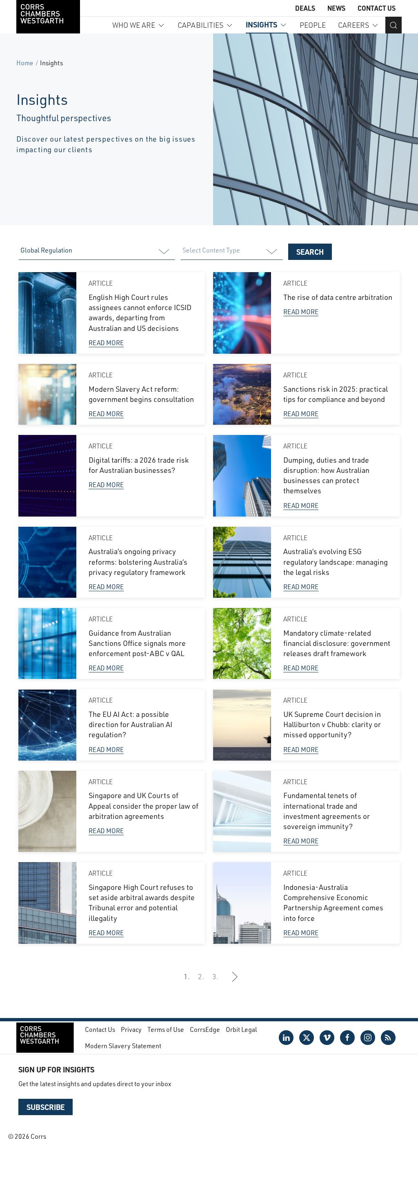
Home (24, 62)
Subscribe (45, 1107)
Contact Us (377, 8)
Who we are (133, 25)
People (313, 25)
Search (310, 252)
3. (215, 976)
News (336, 8)
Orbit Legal (241, 1029)
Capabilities (200, 25)
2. (201, 976)
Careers (353, 25)
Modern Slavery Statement (123, 1045)
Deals (305, 8)
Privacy (131, 1029)
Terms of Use (165, 1029)
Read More (106, 342)
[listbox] (96, 252)
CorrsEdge (205, 1029)
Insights (261, 24)
